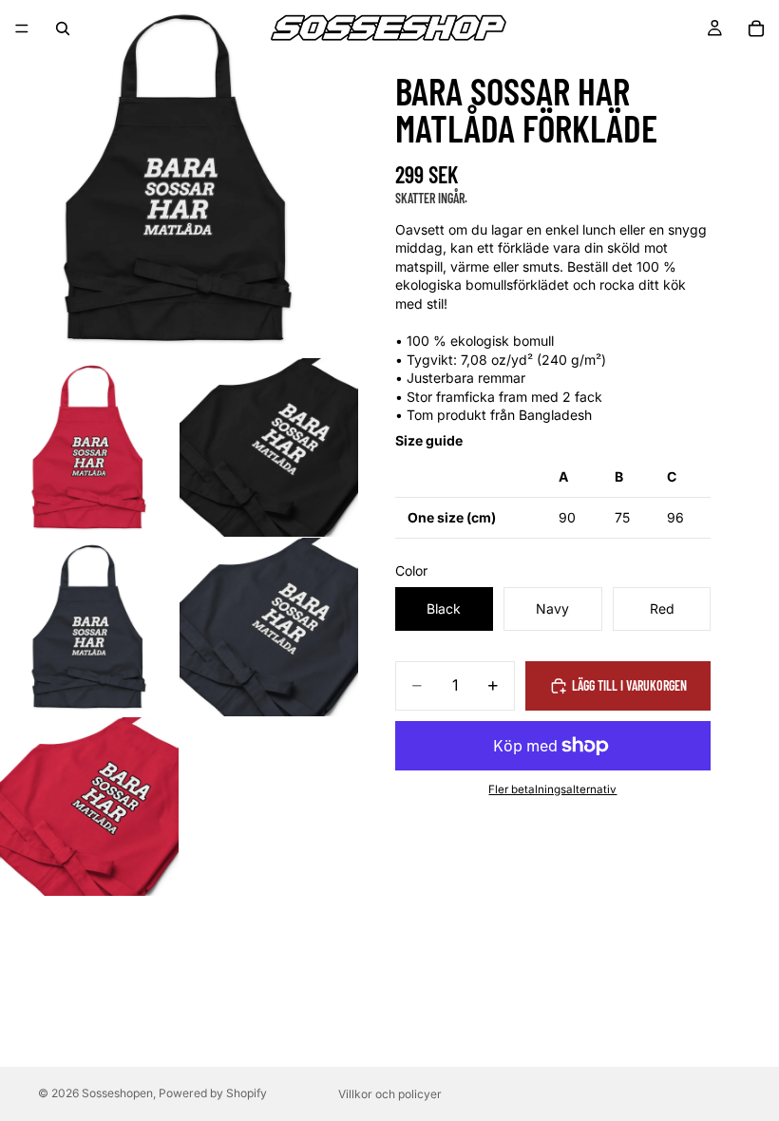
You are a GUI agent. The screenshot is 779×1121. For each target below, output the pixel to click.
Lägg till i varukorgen (629, 685)
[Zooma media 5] (269, 627)
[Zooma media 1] (178, 178)
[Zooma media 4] (89, 627)
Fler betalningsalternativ (552, 789)
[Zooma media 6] (89, 806)
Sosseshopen (117, 1093)
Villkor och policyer (390, 1094)
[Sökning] (63, 28)
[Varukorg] (756, 28)
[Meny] (22, 28)
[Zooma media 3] (269, 447)
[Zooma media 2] (89, 447)
